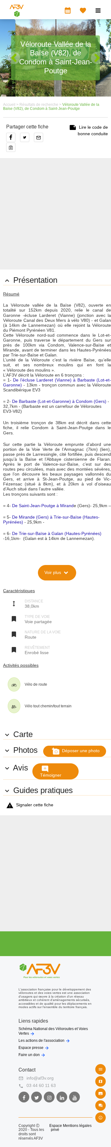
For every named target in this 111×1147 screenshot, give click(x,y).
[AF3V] (16, 14)
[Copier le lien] (12, 146)
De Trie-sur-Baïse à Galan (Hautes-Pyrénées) (56, 533)
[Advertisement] (55, 214)
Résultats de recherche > (40, 104)
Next (97, 58)
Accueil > (11, 104)
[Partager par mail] (40, 140)
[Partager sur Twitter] (27, 140)
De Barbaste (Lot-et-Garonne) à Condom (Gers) (59, 401)
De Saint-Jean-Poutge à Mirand (42, 505)
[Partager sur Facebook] (13, 140)
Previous (14, 58)
